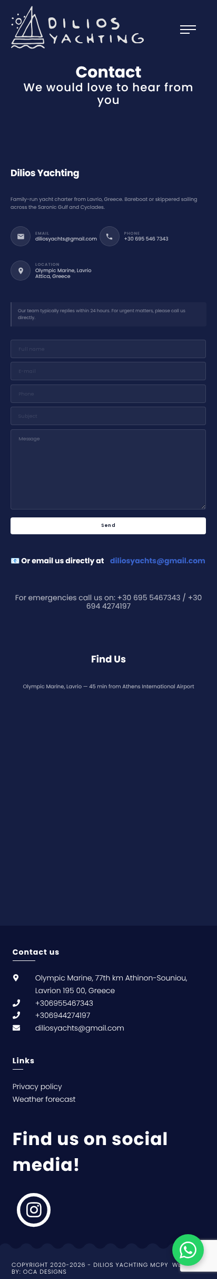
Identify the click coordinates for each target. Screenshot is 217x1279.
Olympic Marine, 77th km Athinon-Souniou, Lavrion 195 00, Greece (111, 984)
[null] (199, 1076)
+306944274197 (63, 1015)
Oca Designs (45, 1271)
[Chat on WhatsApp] (188, 1250)
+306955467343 (64, 1003)
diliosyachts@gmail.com (157, 560)
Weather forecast (44, 1099)
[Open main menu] (193, 29)
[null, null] (34, 1210)
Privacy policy (37, 1086)
